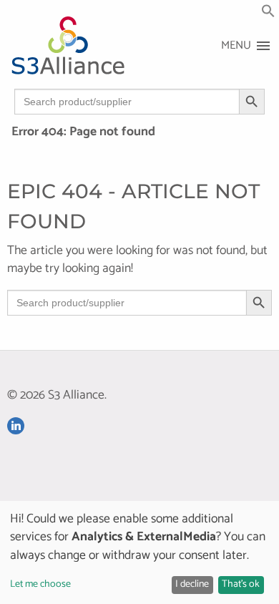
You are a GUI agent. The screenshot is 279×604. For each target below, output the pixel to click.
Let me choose (40, 584)
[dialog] (139, 552)
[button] (268, 14)
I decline (192, 584)
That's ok (241, 584)
